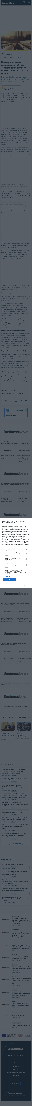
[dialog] (16, 553)
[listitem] (16, 550)
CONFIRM (10, 579)
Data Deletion (7, 585)
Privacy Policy (24, 585)
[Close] (28, 521)
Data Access (16, 585)
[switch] (26, 553)
